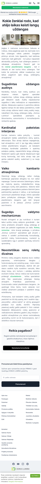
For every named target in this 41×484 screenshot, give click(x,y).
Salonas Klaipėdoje (7, 439)
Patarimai (4, 402)
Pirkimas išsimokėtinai (8, 416)
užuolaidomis (15, 276)
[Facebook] (13, 463)
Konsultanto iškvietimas (9, 448)
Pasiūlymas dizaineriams (9, 455)
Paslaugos (5, 399)
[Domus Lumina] (10, 3)
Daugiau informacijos (15, 481)
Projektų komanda (7, 451)
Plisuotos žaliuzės (31, 402)
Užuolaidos (29, 419)
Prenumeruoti (20, 384)
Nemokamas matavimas (20, 7)
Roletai (28, 395)
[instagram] (23, 463)
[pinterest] (27, 463)
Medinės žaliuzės (31, 399)
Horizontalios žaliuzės (32, 409)
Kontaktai (4, 429)
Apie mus (4, 395)
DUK (3, 419)
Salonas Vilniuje (6, 436)
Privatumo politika (7, 409)
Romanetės (29, 412)
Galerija (4, 405)
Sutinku (35, 476)
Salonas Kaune (6, 432)
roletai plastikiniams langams (18, 67)
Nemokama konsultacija (20, 348)
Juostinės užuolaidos (32, 416)
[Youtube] (18, 463)
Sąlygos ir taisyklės (8, 412)
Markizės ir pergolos (32, 423)
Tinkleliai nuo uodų (31, 405)
